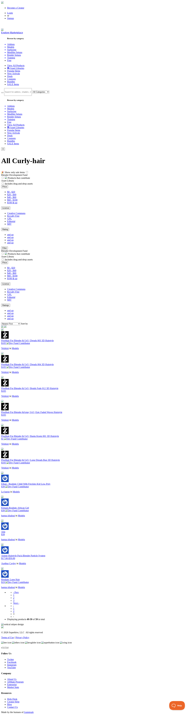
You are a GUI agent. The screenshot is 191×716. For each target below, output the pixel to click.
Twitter (10, 659)
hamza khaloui (8, 515)
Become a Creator (15, 8)
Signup (10, 18)
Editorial (11, 221)
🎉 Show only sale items (13, 172)
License (5, 208)
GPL (9, 218)
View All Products (15, 65)
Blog (9, 704)
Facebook (11, 662)
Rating (5, 229)
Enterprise (12, 684)
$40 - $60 (11, 197)
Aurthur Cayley (8, 563)
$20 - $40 (11, 194)
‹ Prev (16, 592)
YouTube (11, 667)
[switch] (27, 172)
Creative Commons (16, 213)
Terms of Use (7, 637)
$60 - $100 (12, 200)
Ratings (5, 305)
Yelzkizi (5, 348)
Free (9, 60)
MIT (9, 224)
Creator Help (13, 701)
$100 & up (12, 202)
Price (4, 187)
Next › (16, 603)
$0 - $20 (11, 192)
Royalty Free (13, 216)
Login (10, 13)
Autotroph (29, 712)
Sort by (24, 323)
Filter (4, 248)
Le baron (5, 491)
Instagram (11, 665)
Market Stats (13, 687)
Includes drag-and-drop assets (19, 183)
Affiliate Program (15, 682)
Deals (10, 76)
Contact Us (12, 707)
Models (15, 348)
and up (10, 234)
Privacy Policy (22, 637)
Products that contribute (18, 178)
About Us (11, 679)
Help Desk (12, 699)
